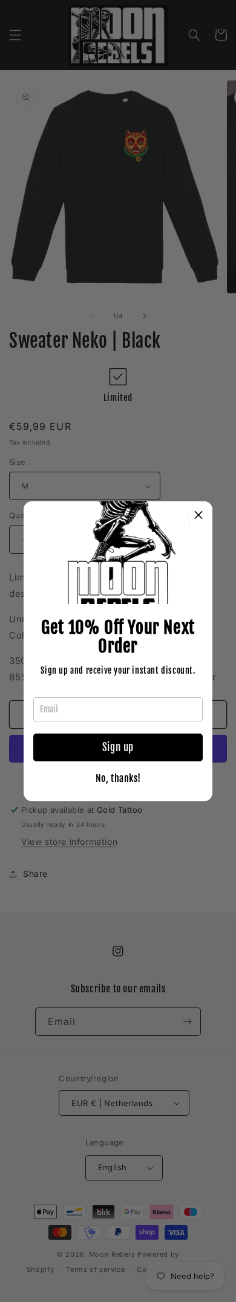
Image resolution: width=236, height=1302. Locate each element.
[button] (198, 515)
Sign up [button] (118, 747)
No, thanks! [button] (118, 778)
